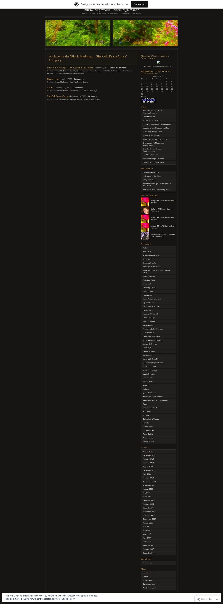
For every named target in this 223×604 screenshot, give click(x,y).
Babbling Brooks (149, 263)
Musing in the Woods (151, 135)
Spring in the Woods (151, 419)
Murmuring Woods (150, 370)
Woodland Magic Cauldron (153, 159)
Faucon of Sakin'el (150, 314)
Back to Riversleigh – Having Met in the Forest (70, 67)
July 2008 (147, 493)
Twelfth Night (148, 426)
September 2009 (149, 481)
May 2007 (147, 534)
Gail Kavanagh (149, 318)
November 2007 (149, 512)
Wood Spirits (148, 434)
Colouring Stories (149, 288)
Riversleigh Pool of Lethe (153, 396)
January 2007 (148, 549)
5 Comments (79, 79)
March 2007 (147, 542)
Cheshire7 (147, 284)
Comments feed (149, 584)
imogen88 (155, 201)
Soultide (146, 415)
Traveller (146, 423)
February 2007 (149, 545)
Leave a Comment (118, 68)
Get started (139, 4)
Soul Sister (147, 411)
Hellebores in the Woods (152, 176)
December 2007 (149, 508)
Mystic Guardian (149, 374)
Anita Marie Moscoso (151, 255)
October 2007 (148, 515)
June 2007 (147, 530)
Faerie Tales (147, 310)
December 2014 (149, 455)
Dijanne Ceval (148, 303)
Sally (153, 209)
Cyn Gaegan (148, 295)
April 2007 (147, 538)
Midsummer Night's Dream (153, 363)
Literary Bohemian (150, 344)
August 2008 (148, 489)
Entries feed (147, 580)
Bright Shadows (95, 71)
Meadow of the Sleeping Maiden (156, 128)
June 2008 (147, 496)
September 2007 (149, 519)
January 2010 (148, 478)
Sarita (50, 87)
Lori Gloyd (93, 91)
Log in (145, 576)
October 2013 (148, 463)
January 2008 (148, 504)
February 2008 (149, 500)
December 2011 (149, 470)
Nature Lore (147, 378)
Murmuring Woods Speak (153, 132)
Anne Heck (147, 259)
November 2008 (149, 485)
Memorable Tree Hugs (151, 359)
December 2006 (149, 553)
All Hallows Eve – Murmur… (163, 236)
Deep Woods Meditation (152, 299)
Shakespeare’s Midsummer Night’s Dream (153, 144)
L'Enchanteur (148, 333)
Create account (149, 573)
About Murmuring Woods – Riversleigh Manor (153, 112)
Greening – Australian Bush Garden (157, 124)
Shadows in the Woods (152, 408)
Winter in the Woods (151, 172)
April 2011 (147, 474)
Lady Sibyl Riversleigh (151, 336)
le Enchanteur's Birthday (152, 340)
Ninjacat (146, 389)
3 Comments (93, 96)
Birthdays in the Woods (152, 267)
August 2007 (148, 523)
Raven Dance (53, 78)
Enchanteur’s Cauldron (152, 120)
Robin (145, 404)
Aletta (145, 248)
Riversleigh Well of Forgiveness (71, 73)
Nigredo (146, 385)
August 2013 (148, 466)
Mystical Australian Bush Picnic (155, 139)
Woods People (149, 441)
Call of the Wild (109, 71)
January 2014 (148, 459)
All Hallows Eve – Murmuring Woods (157, 190)
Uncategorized (148, 430)
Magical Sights (148, 355)
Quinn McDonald (149, 393)
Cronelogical (148, 291)
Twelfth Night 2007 (150, 155)
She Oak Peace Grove (57, 96)
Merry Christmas (149, 180)
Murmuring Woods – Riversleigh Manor (111, 9)
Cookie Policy (68, 599)
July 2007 (147, 527)
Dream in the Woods (124, 71)
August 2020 (148, 451)
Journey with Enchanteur (153, 329)
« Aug (143, 96)
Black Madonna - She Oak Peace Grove (71, 71)
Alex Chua (147, 252)
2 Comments (77, 88)
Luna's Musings (149, 351)
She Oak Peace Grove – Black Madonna (153, 150)
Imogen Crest (52, 73)
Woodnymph (148, 438)
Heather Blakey (157, 235)
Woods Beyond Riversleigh (153, 162)
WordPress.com (149, 588)
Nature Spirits (148, 381)
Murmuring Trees (149, 366)
